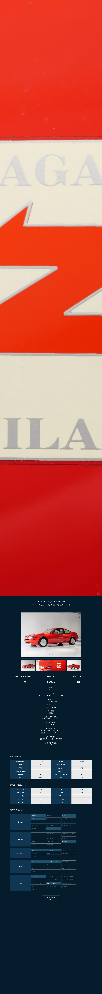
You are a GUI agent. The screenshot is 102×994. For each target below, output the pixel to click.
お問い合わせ (51, 898)
